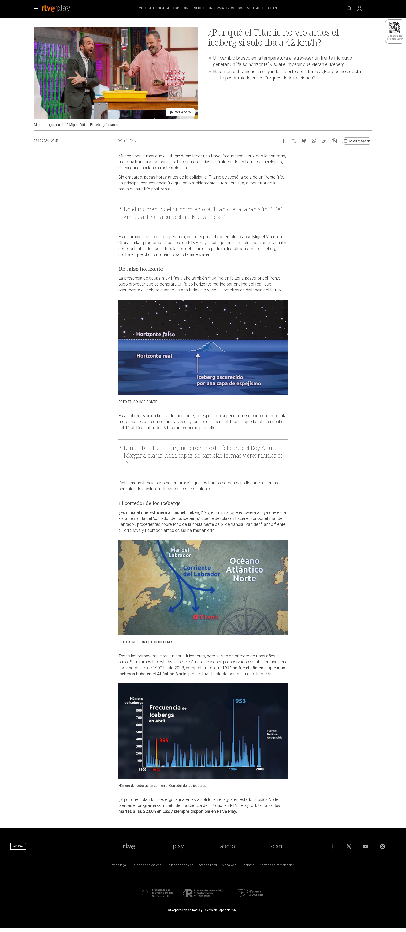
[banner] (61, 8)
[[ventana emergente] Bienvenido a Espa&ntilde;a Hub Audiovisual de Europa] (250, 898)
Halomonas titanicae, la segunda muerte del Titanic (265, 71)
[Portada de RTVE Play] (56, 8)
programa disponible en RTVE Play (175, 242)
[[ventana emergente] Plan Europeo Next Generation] (155, 898)
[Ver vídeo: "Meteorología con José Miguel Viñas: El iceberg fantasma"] (116, 77)
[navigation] (208, 7)
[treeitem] (154, 8)
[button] (36, 8)
